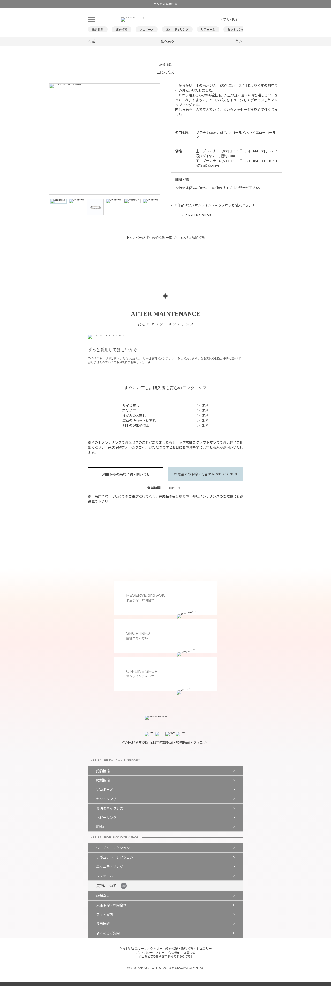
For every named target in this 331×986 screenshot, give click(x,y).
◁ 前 (91, 41)
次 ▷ (238, 41)
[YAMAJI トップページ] (160, 19)
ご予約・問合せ (231, 19)
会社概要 (174, 952)
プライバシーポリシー (150, 952)
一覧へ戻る (165, 41)
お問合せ (189, 952)
